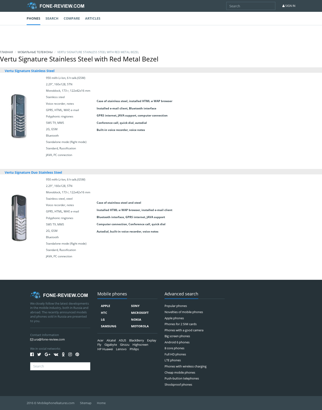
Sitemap (85, 403)
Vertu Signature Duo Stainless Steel (33, 172)
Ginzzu (124, 344)
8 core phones (174, 348)
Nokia (136, 319)
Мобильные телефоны (35, 52)
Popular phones (176, 306)
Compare (72, 18)
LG (103, 319)
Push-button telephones (182, 378)
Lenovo (121, 349)
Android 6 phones (177, 342)
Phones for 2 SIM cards (181, 324)
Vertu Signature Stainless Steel (29, 71)
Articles (92, 18)
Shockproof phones (178, 384)
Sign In (290, 6)
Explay (151, 340)
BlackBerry (136, 340)
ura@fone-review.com (49, 339)
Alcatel (111, 340)
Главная (6, 52)
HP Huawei (105, 349)
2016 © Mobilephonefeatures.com (50, 403)
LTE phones (173, 360)
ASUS (122, 340)
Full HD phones (175, 354)
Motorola (140, 326)
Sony (135, 306)
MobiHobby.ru (55, 6)
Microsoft (140, 313)
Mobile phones (112, 294)
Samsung (108, 326)
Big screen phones (177, 336)
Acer (100, 340)
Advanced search (181, 294)
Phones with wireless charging (185, 366)
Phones (33, 18)
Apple (105, 306)
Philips (134, 349)
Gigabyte (110, 344)
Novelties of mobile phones (184, 312)
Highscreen (140, 344)
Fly (99, 344)
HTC (104, 313)
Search (51, 18)
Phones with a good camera (184, 330)
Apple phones (174, 318)
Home (101, 403)
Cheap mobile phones (180, 372)
